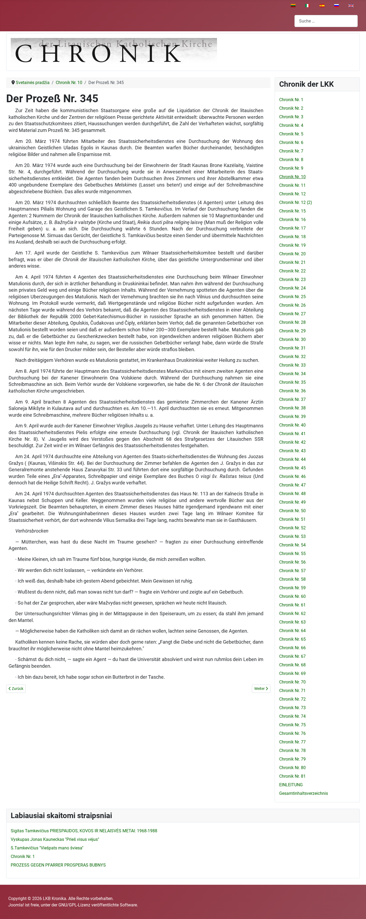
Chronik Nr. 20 (292, 253)
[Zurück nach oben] (357, 909)
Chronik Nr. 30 (292, 339)
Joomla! (16, 904)
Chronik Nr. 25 (292, 296)
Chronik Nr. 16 (292, 219)
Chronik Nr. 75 (292, 724)
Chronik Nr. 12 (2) (295, 202)
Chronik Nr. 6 (291, 142)
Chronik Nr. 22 (292, 271)
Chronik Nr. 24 (292, 288)
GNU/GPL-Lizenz (74, 904)
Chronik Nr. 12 (292, 193)
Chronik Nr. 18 (292, 236)
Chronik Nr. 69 (292, 673)
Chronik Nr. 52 (292, 527)
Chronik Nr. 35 (292, 382)
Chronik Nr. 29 (292, 330)
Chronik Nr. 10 (292, 176)
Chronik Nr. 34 (292, 373)
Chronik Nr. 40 (292, 425)
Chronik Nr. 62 (292, 613)
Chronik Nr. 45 (292, 467)
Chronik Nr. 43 (292, 450)
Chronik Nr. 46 (292, 476)
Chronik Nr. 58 (292, 579)
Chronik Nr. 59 (292, 587)
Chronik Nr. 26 (292, 305)
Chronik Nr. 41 (292, 433)
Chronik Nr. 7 (291, 151)
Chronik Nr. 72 (292, 699)
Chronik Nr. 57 (292, 570)
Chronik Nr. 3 (291, 116)
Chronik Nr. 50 (292, 510)
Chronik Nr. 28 (292, 322)
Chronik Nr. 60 (292, 596)
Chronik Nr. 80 (292, 767)
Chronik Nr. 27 (292, 313)
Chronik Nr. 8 (291, 159)
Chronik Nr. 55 (292, 553)
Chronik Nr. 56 (292, 562)
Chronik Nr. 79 (292, 759)
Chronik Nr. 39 (292, 416)
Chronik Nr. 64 (292, 630)
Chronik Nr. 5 (291, 133)
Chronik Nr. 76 (292, 733)
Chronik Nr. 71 (292, 690)
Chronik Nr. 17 (292, 228)
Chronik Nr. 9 (291, 168)
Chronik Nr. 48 (292, 493)
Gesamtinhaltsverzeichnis (303, 793)
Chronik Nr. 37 (292, 399)
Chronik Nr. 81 (292, 776)
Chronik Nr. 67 (292, 656)
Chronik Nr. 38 (292, 408)
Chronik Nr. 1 (291, 99)
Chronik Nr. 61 (292, 604)
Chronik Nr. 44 (292, 459)
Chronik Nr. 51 (292, 519)
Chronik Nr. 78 (292, 750)
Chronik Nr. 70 (292, 682)
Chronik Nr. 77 (292, 742)
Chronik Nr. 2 (291, 108)
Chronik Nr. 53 (292, 536)
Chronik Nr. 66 (292, 647)
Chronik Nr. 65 (292, 639)
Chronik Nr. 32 (292, 356)
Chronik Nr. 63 (292, 622)
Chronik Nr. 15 (292, 211)
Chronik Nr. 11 (292, 185)
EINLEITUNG (291, 784)
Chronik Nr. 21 (292, 262)
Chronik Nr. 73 (292, 707)
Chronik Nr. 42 (292, 442)
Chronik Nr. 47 (292, 485)
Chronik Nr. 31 (292, 348)
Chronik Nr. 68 (292, 664)
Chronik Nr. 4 (291, 125)
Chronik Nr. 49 (292, 502)
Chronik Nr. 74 (292, 716)
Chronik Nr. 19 (292, 245)
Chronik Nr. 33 (292, 365)
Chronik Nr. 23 (292, 279)
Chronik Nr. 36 (292, 390)
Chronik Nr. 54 (292, 545)
